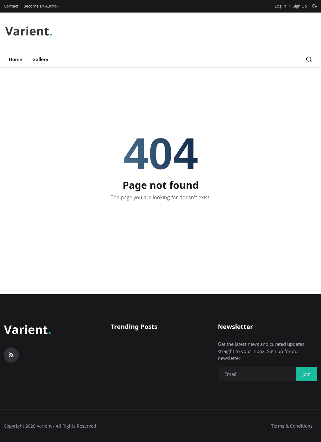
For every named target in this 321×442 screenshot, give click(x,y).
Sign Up (300, 6)
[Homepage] (28, 31)
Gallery (40, 59)
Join (307, 374)
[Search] (309, 59)
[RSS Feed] (11, 354)
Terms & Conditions (292, 426)
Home (15, 59)
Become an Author (41, 6)
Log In (280, 6)
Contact (11, 6)
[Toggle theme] (314, 6)
